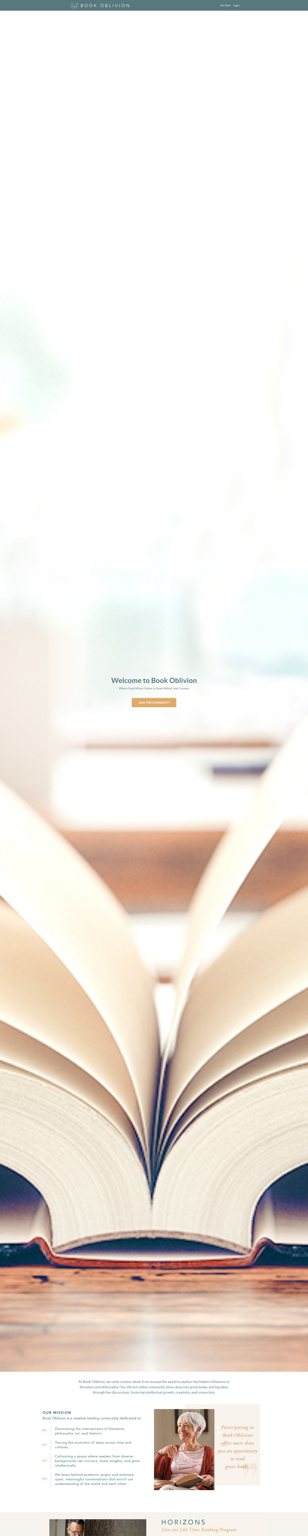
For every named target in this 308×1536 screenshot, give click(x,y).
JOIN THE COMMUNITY (154, 702)
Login (236, 5)
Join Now (225, 5)
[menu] (228, 5)
